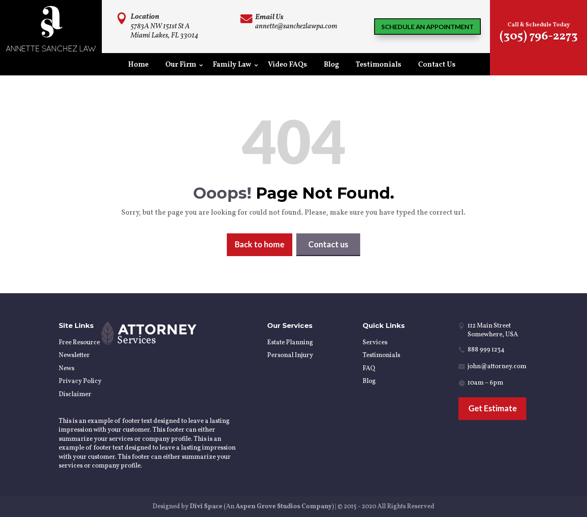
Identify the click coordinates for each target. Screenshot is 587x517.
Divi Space (206, 506)
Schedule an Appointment (427, 26)
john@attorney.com (497, 366)
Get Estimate (492, 408)
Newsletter (74, 355)
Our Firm (180, 66)
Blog (331, 66)
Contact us (328, 244)
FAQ (369, 368)
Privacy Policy (80, 381)
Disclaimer (75, 394)
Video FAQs (287, 66)
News (66, 368)
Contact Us (437, 66)
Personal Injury (290, 355)
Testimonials (378, 66)
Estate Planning (290, 342)
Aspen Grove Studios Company (284, 506)
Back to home (259, 244)
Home (138, 66)
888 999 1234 (486, 349)
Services (375, 342)
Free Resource (79, 342)
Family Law (232, 66)
